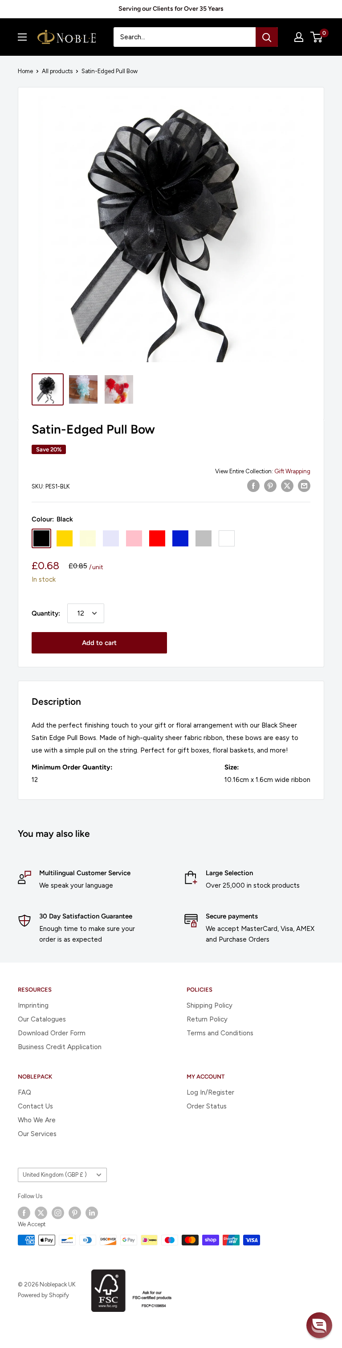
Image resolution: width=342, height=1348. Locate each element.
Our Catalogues (42, 1019)
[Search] (267, 37)
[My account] (298, 37)
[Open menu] (22, 37)
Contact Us (35, 1106)
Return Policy (207, 1019)
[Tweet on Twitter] (287, 485)
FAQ (24, 1092)
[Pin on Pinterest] (270, 485)
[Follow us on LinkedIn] (92, 1213)
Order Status (207, 1106)
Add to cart (99, 643)
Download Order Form (52, 1033)
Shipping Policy (209, 1005)
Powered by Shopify (43, 1295)
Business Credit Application (60, 1047)
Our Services (37, 1134)
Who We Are (37, 1120)
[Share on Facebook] (253, 485)
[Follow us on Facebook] (24, 1213)
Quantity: (46, 613)
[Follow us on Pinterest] (75, 1213)
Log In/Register (210, 1092)
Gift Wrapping (292, 471)
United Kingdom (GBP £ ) (55, 1174)
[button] (319, 1325)
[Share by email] (304, 485)
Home (25, 71)
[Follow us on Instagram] (58, 1213)
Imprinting (33, 1005)
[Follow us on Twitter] (41, 1213)
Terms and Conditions (220, 1033)
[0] (316, 37)
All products (57, 71)
